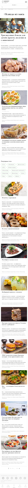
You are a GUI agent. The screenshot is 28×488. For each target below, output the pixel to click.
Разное (16, 463)
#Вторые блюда (15, 173)
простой (20, 86)
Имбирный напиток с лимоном (12, 292)
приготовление (4, 367)
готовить (22, 52)
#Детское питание (21, 164)
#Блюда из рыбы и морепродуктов (18, 170)
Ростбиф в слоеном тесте (10, 260)
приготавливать (15, 86)
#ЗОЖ (3, 167)
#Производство (11, 164)
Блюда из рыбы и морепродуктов (19, 120)
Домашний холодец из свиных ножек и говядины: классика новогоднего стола (14, 142)
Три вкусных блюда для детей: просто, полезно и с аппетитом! (13, 37)
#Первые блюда (5, 173)
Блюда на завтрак (16, 239)
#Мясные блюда (5, 170)
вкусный (21, 239)
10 (19, 468)
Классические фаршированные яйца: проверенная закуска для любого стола (14, 108)
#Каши (3, 176)
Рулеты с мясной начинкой (10, 229)
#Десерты (17, 176)
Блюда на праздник (5, 463)
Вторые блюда (17, 52)
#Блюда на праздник (12, 167)
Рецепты (9, 432)
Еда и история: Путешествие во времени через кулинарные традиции (12, 419)
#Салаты (22, 173)
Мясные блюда (4, 432)
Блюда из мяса (4, 52)
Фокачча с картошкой (9, 198)
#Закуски (10, 176)
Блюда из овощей (10, 52)
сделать (9, 367)
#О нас (3, 164)
